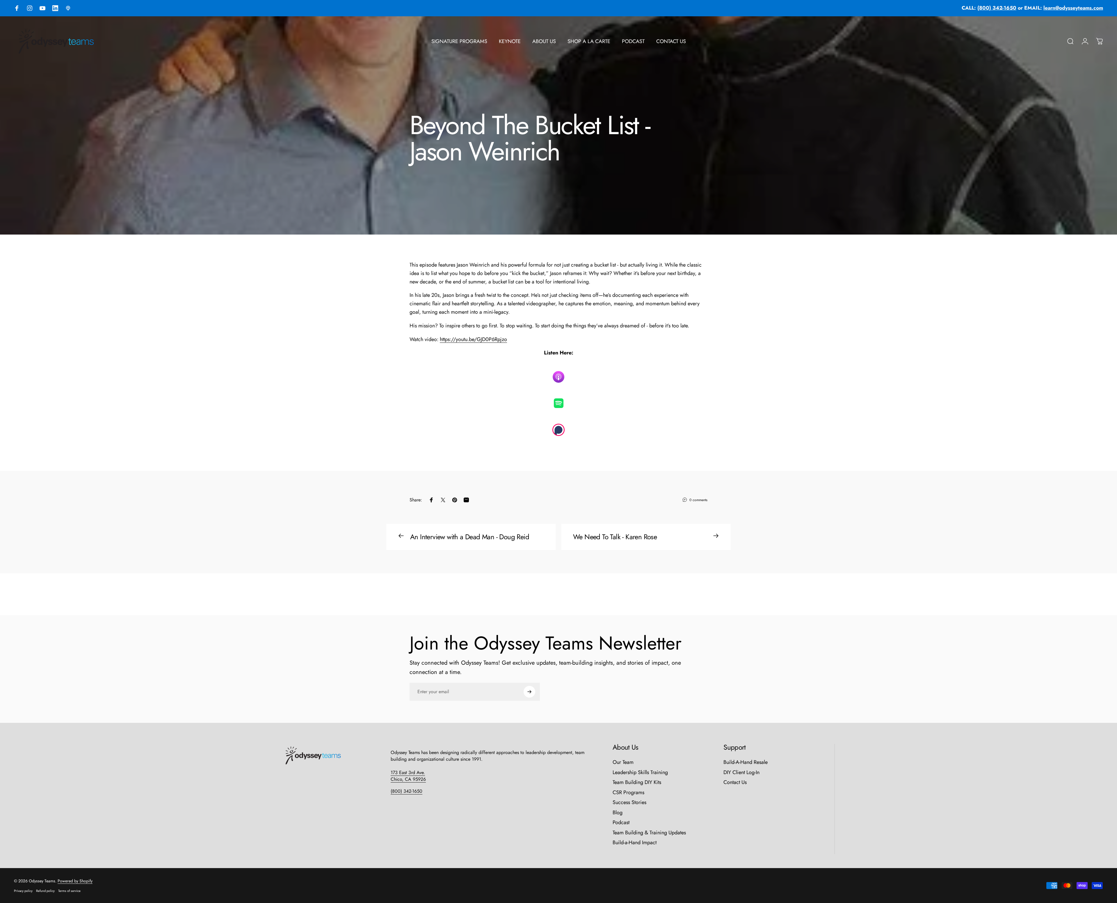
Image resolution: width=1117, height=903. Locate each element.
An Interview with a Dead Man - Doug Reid (469, 537)
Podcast (621, 822)
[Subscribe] (529, 692)
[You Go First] (558, 403)
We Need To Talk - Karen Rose (615, 537)
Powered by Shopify (75, 881)
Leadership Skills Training (640, 772)
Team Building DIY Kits (637, 782)
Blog (617, 812)
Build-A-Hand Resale (745, 762)
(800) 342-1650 (406, 791)
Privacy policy (23, 890)
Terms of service (69, 890)
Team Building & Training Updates (649, 832)
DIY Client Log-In (741, 772)
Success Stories (629, 802)
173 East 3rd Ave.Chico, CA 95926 (408, 776)
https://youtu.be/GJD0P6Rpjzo (473, 339)
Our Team (623, 762)
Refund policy (45, 890)
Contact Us (735, 782)
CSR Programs (628, 792)
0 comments (698, 500)
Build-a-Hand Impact (635, 842)
